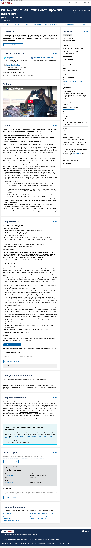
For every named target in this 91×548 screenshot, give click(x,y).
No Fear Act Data (32, 543)
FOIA (17, 543)
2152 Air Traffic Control (68, 109)
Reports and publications (50, 543)
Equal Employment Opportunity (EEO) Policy (41, 513)
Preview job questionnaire (12, 345)
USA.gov (69, 543)
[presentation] (75, 52)
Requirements (37, 24)
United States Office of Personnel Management (20, 534)
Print (75, 13)
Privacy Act (6, 516)
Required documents (68, 24)
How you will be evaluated (52, 24)
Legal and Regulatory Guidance (52, 539)
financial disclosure (77, 153)
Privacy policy (40, 543)
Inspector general (24, 543)
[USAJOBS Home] (7, 3)
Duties (27, 24)
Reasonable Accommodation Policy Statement (23, 539)
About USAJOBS (5, 543)
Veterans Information (39, 539)
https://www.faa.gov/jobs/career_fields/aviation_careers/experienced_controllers (23, 458)
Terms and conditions (61, 543)
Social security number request (11, 520)
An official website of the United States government (13, 0)
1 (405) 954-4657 (9, 475)
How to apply (81, 24)
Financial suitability (8, 515)
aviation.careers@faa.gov (11, 482)
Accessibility (13, 543)
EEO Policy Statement (6, 539)
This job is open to (17, 24)
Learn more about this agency (13, 44)
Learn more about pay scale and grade (73, 81)
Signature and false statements (38, 518)
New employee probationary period (39, 515)
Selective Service (7, 518)
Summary (5, 24)
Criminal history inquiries (9, 513)
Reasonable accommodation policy (39, 516)
